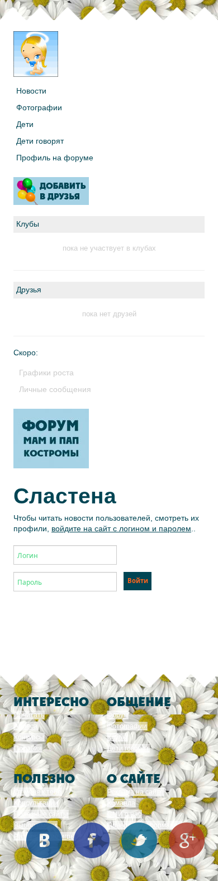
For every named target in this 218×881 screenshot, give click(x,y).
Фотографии (39, 107)
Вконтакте (44, 840)
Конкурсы (29, 737)
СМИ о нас (124, 814)
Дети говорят (40, 140)
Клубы (117, 737)
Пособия (28, 748)
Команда (121, 803)
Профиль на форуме (54, 157)
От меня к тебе (37, 792)
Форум (117, 715)
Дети (25, 124)
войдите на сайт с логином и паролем (121, 528)
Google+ (187, 840)
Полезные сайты (41, 814)
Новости (31, 90)
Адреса (25, 726)
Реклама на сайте (135, 792)
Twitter (139, 840)
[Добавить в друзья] (51, 191)
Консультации (36, 803)
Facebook (92, 840)
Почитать (29, 715)
